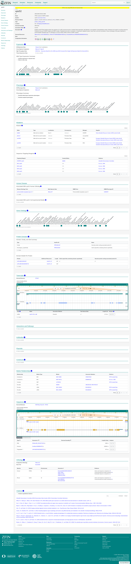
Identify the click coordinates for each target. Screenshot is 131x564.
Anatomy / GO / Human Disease (25, 544)
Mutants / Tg (21, 541)
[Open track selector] (19, 288)
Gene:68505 (60, 479)
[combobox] (108, 2)
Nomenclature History (42, 17)
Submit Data (49, 539)
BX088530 (88, 379)
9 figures (37, 87)
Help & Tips (104, 538)
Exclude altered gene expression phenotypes (29, 95)
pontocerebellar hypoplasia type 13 (24, 191)
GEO (36, 51)
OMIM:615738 (61, 475)
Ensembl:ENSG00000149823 (64, 470)
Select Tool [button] (112, 314)
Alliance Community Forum (80, 543)
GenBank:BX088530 (36, 446)
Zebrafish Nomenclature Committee (106, 160)
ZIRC (47, 545)
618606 (105, 191)
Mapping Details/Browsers (43, 23)
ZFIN (36, 278)
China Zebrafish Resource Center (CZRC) (105, 132)
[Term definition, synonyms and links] (32, 191)
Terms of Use (126, 555)
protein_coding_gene (39, 21)
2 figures (37, 47)
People (75, 544)
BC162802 (88, 389)
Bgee (41, 49)
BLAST (47, 549)
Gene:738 (60, 472)
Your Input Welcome (124, 562)
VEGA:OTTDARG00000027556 (57, 34)
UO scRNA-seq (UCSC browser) (58, 51)
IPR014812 (56, 245)
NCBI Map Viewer (39, 404)
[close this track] (19, 292)
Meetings (76, 539)
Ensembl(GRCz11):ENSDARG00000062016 (76, 34)
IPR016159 (56, 247)
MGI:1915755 (61, 480)
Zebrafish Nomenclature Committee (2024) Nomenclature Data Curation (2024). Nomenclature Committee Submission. (42, 498)
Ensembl (37, 464)
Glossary (104, 539)
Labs (75, 546)
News (75, 538)
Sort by (125, 128)
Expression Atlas (44, 51)
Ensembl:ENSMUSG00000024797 (65, 477)
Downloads (48, 538)
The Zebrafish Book (50, 544)
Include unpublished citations (25, 493)
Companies (76, 547)
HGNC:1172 (60, 473)
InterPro (49, 261)
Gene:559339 (44, 34)
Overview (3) (19, 437)
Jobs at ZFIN (105, 547)
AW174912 (94, 384)
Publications (21, 546)
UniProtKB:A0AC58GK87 (22, 263)
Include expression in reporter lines (26, 58)
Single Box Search (106, 541)
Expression (20, 539)
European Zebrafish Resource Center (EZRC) (106, 138)
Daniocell (84, 51)
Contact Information (106, 546)
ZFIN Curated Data (113, 376)
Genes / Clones (21, 538)
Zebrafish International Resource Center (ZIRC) (106, 140)
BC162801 (88, 387)
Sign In (128, 2)
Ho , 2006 (102, 163)
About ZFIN (104, 543)
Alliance (36, 34)
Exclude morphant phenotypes (25, 97)
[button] (38, 440)
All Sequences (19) (26, 437)
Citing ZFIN (104, 544)
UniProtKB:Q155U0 (21, 261)
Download (121, 495)
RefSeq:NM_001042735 (37, 443)
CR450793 (88, 376)
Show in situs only (22, 59)
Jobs (75, 541)
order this (117, 132)
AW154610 (88, 384)
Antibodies (20, 543)
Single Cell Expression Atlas (73, 51)
